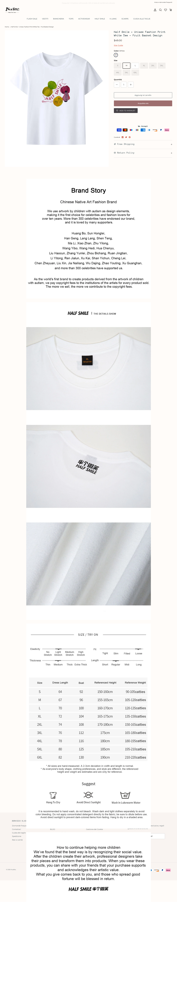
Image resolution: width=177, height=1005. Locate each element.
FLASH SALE (32, 19)
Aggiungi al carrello (143, 95)
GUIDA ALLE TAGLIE (141, 19)
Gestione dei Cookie (94, 829)
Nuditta (13, 869)
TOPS (71, 19)
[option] (57, 98)
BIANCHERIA (58, 19)
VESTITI (45, 19)
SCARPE (124, 19)
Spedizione (16, 836)
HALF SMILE (100, 19)
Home (7, 27)
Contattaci (16, 829)
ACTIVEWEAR (84, 19)
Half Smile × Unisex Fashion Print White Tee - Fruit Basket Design (32, 27)
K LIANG (113, 19)
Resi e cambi (17, 840)
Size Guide (118, 45)
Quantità (118, 79)
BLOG (52, 829)
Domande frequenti (20, 826)
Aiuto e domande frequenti (163, 2)
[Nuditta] (12, 10)
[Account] (155, 10)
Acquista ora (143, 103)
